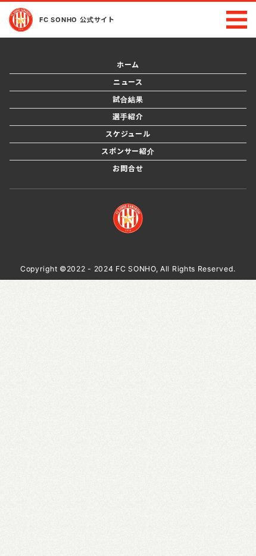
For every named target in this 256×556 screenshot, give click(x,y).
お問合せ (128, 168)
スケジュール (128, 133)
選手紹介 (128, 116)
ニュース (128, 82)
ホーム (128, 64)
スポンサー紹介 (128, 151)
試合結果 (128, 99)
